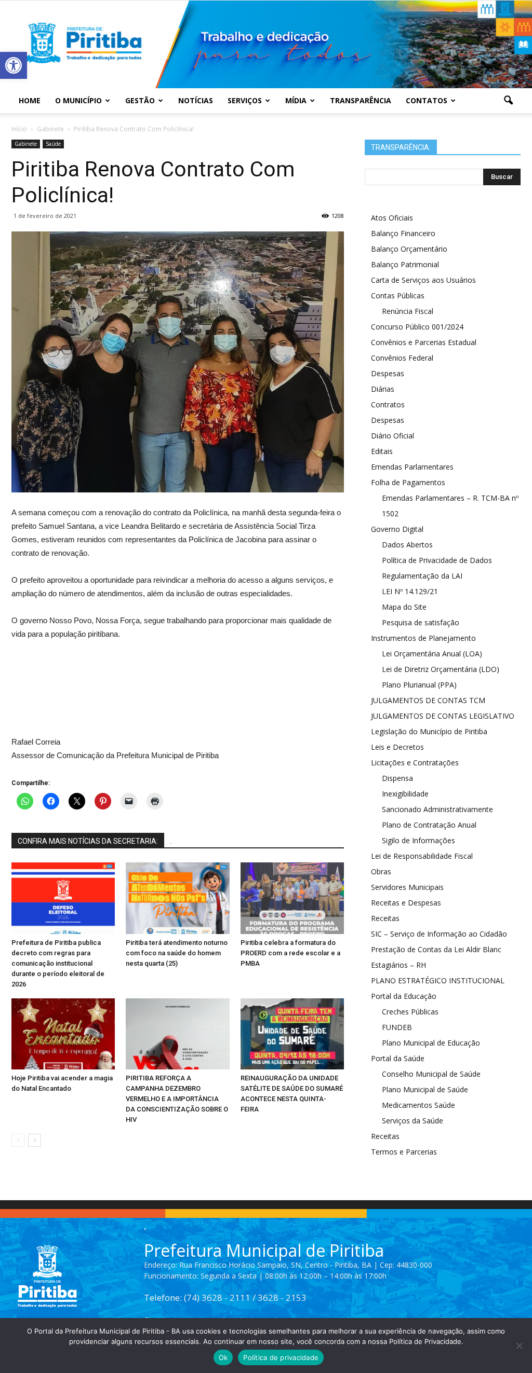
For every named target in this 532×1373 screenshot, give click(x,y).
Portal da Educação (403, 996)
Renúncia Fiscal (407, 311)
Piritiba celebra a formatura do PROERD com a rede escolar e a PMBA (290, 953)
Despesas (387, 373)
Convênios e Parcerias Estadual (423, 342)
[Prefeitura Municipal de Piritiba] (266, 44)
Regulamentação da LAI (422, 576)
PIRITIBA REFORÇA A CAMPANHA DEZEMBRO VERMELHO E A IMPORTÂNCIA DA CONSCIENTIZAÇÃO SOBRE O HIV (177, 1098)
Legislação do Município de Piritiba (429, 731)
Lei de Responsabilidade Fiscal (422, 856)
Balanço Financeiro (403, 233)
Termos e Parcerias (404, 1152)
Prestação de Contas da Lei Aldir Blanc (436, 949)
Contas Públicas (397, 295)
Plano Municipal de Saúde (425, 1089)
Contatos (426, 100)
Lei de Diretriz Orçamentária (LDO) (440, 669)
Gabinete (26, 143)
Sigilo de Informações (418, 840)
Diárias (382, 389)
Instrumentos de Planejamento (423, 638)
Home (30, 100)
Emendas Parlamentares (412, 467)
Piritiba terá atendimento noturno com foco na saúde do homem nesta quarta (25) (177, 953)
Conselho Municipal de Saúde (431, 1074)
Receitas (385, 918)
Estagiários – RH (398, 965)
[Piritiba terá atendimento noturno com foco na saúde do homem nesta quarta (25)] (177, 897)
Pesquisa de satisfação (420, 622)
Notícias (195, 100)
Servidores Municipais (407, 887)
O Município (78, 100)
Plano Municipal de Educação (431, 1043)
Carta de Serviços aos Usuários (423, 280)
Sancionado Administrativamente (437, 809)
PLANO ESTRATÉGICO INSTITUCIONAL (437, 980)
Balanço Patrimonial (405, 264)
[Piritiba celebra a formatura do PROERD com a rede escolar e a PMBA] (292, 897)
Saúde (53, 143)
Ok (223, 1357)
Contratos (388, 404)
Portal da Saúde (397, 1058)
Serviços (245, 100)
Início (19, 129)
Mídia (296, 100)
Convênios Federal (402, 358)
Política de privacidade (280, 1357)
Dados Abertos (407, 545)
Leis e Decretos (397, 747)
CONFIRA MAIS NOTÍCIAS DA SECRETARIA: (88, 841)
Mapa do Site (404, 607)
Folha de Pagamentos (408, 482)
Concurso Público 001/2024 (417, 327)
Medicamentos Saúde (418, 1105)
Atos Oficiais (392, 218)
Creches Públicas (410, 1012)
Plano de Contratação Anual (429, 825)
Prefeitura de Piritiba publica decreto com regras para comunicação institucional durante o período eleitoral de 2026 (57, 963)
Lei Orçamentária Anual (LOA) (432, 653)
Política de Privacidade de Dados (437, 560)
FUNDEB (397, 1027)
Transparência (360, 100)
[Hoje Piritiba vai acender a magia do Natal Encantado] (63, 1033)
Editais (382, 451)
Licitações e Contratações (415, 762)
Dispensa (397, 778)
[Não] (519, 1345)
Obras (381, 871)
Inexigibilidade (405, 794)
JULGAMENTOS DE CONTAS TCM (428, 700)
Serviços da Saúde (412, 1120)
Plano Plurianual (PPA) (419, 685)
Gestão (140, 100)
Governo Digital (397, 529)
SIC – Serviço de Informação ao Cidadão (439, 934)
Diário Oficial (392, 436)
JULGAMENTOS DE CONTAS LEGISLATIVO (442, 716)
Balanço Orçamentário (409, 249)
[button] (13, 65)
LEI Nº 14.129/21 (410, 591)
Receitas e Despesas (406, 903)
